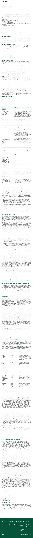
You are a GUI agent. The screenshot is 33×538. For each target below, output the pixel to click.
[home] (4, 1)
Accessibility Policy (22, 530)
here (15, 453)
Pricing (10, 524)
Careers (15, 524)
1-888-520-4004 (28, 524)
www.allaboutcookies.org (17, 347)
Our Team (15, 523)
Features (10, 523)
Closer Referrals (21, 523)
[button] (30, 2)
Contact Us (27, 523)
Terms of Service (21, 526)
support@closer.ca (7, 500)
